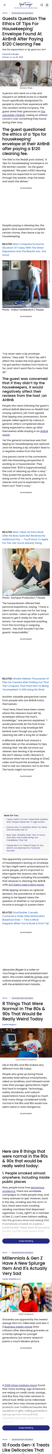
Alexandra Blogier (10, 54)
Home (4, 13)
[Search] (41, 5)
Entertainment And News (22, 13)
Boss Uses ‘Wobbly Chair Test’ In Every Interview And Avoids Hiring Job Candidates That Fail (26, 838)
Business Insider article (18, 1326)
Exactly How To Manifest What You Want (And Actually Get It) (27, 828)
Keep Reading (26, 1241)
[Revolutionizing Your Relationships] (26, 4)
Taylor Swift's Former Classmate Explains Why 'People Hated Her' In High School (27, 820)
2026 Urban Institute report (20, 1385)
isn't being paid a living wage (26, 884)
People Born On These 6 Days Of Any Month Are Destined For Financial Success (25, 848)
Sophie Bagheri (9, 1024)
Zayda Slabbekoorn (11, 1279)
